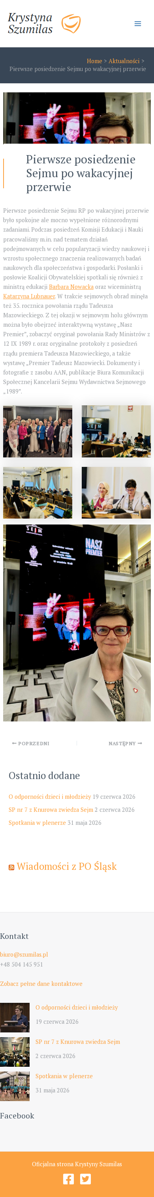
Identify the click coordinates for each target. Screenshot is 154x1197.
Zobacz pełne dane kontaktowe (41, 983)
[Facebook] (68, 1179)
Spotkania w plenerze (37, 822)
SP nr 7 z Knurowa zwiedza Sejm (51, 809)
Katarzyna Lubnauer (29, 296)
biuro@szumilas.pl (24, 954)
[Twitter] (85, 1179)
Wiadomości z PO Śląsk (67, 866)
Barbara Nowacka (71, 286)
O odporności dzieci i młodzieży (50, 796)
